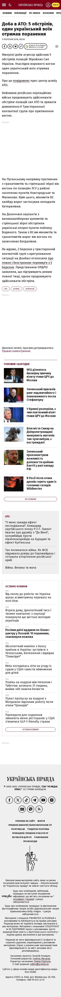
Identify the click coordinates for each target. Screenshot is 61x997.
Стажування (41, 837)
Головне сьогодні (16, 364)
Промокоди (30, 841)
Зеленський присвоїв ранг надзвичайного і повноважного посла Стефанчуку (41, 394)
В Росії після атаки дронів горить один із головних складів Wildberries (41, 483)
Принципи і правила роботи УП (30, 833)
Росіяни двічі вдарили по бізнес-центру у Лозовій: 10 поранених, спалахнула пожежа (27, 633)
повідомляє (21, 81)
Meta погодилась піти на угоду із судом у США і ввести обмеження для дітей (28, 669)
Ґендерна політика (38, 829)
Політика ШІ (18, 829)
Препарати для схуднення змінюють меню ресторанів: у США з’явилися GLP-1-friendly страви (29, 718)
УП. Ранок (34, 13)
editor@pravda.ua (39, 964)
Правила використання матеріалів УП (30, 825)
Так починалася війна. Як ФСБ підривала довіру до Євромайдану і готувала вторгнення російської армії (30, 555)
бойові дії (30, 289)
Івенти (41, 821)
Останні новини (16, 586)
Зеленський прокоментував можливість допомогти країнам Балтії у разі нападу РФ (40, 460)
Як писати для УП (22, 837)
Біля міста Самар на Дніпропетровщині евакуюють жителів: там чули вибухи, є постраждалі (41, 435)
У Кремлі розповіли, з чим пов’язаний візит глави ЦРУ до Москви (41, 412)
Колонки (48, 13)
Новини (7, 13)
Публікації (20, 13)
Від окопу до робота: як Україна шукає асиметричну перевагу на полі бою (28, 597)
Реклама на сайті (25, 821)
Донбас (16, 289)
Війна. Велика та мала (20, 567)
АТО (5, 289)
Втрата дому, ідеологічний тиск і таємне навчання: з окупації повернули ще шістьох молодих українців (28, 615)
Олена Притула (42, 961)
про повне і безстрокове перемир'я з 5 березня (27, 262)
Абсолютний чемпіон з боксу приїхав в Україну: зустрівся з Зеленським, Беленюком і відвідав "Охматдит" (29, 651)
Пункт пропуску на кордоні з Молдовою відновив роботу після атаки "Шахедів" (29, 702)
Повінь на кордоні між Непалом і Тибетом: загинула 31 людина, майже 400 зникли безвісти (28, 685)
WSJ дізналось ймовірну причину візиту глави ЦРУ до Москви (40, 375)
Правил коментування (16, 351)
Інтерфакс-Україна (23, 899)
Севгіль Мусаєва (41, 958)
